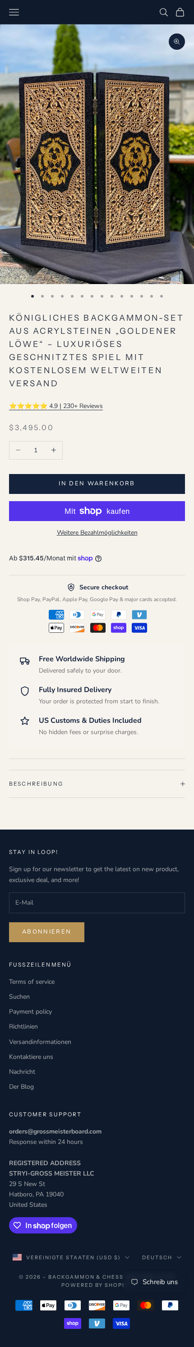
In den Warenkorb (97, 483)
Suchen (19, 996)
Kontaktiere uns (31, 1057)
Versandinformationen (40, 1042)
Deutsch (157, 1257)
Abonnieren (46, 932)
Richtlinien (23, 1026)
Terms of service (32, 981)
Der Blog (21, 1086)
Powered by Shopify (97, 1285)
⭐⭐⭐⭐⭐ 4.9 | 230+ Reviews (56, 406)
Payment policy (30, 1011)
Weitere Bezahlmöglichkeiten (97, 532)
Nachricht (22, 1071)
